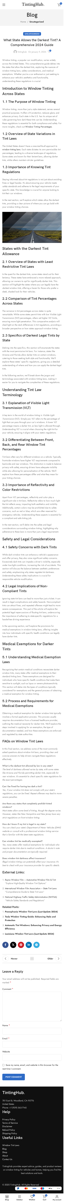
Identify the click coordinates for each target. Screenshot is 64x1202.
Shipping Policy (9, 1133)
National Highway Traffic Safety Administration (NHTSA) (31, 897)
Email (5, 1038)
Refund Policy (8, 1129)
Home (23, 21)
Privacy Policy (8, 1119)
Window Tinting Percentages (38, 126)
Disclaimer (7, 1126)
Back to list (32, 958)
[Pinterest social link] (21, 945)
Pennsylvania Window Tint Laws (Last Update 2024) (31, 911)
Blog (4, 1148)
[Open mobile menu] (4, 5)
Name (6, 1025)
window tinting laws (11, 149)
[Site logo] (32, 4)
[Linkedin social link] (29, 945)
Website (6, 1051)
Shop (4, 1152)
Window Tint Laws (10, 1145)
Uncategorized (37, 21)
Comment (7, 989)
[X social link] (13, 945)
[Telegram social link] (36, 945)
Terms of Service (10, 1122)
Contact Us (7, 1159)
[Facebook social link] (5, 945)
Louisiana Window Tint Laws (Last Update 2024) (29, 933)
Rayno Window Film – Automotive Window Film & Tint (30, 879)
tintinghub (22, 51)
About (5, 1155)
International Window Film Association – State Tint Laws (31, 888)
